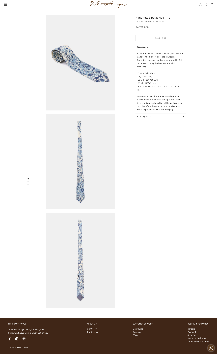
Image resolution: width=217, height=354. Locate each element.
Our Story (92, 329)
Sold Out (160, 38)
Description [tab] (142, 47)
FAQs (135, 335)
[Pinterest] (23, 338)
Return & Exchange (196, 338)
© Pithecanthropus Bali (19, 347)
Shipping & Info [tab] (144, 116)
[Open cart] (212, 4)
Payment (191, 332)
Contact (137, 332)
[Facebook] (9, 338)
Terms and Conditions (198, 341)
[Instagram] (16, 338)
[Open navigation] (5, 5)
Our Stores (92, 332)
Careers (191, 329)
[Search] (206, 4)
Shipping (191, 335)
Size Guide (138, 329)
